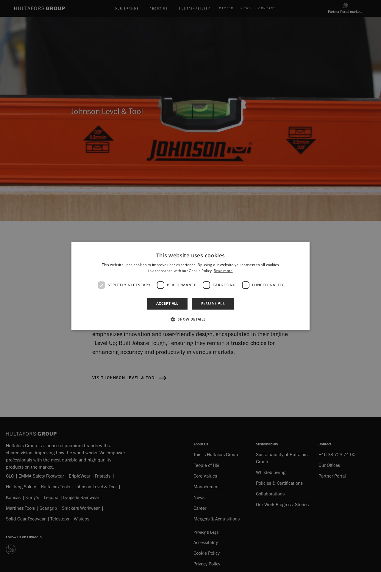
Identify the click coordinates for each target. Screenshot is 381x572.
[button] (190, 319)
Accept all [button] (167, 303)
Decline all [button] (213, 303)
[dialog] (190, 286)
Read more (223, 270)
